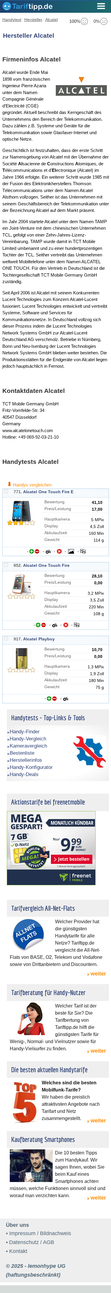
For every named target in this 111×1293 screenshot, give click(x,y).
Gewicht (51, 539)
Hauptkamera (57, 519)
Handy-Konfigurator (31, 767)
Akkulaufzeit (55, 532)
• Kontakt (16, 1251)
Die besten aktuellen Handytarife (49, 1069)
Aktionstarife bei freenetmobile (48, 802)
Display (51, 525)
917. (18, 639)
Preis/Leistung (57, 508)
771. (18, 491)
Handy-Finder (25, 731)
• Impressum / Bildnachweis (38, 1233)
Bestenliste (22, 753)
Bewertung (54, 501)
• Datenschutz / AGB (30, 1242)
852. (18, 565)
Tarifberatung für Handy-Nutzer (48, 992)
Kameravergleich (28, 746)
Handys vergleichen (32, 484)
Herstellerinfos (26, 760)
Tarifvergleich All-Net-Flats (43, 908)
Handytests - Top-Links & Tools (48, 717)
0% (97, 21)
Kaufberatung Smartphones (43, 1139)
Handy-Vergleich (28, 739)
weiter (98, 974)
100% (74, 21)
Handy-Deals (24, 774)
